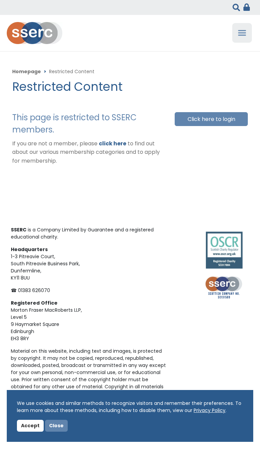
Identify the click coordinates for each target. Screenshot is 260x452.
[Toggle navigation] (242, 33)
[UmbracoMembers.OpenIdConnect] (245, 7)
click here (112, 144)
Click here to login (211, 119)
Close (56, 426)
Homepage (26, 72)
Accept (30, 426)
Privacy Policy (209, 410)
